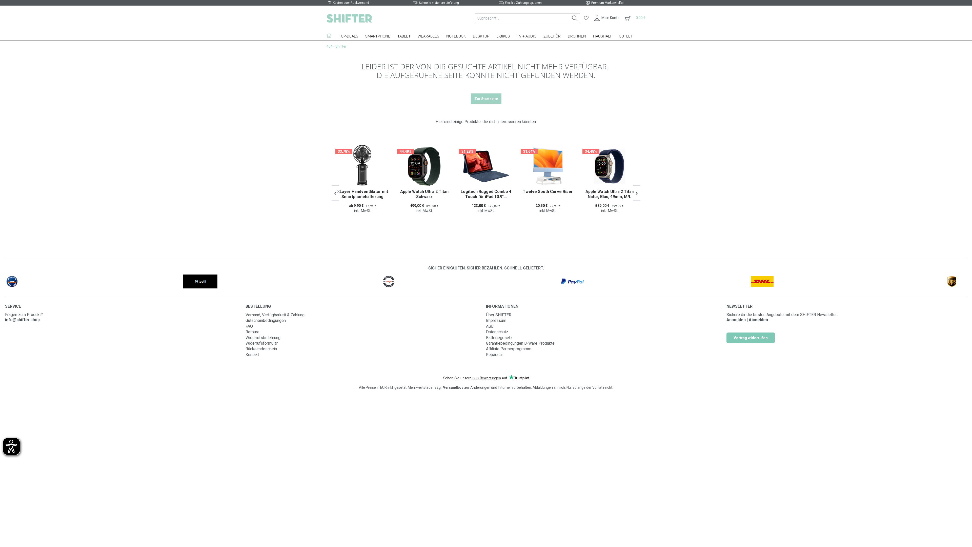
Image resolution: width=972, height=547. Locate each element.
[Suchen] (575, 18)
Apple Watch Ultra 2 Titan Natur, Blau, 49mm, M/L (548, 194)
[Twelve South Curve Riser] (486, 166)
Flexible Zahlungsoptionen (523, 3)
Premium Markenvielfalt (607, 3)
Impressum (496, 320)
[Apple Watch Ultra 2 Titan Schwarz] (362, 166)
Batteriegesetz (499, 337)
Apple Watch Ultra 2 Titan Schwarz (362, 194)
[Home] (331, 35)
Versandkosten (456, 387)
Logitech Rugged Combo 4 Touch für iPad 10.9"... (424, 194)
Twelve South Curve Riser (486, 191)
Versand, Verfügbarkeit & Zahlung (275, 314)
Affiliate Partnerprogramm (508, 348)
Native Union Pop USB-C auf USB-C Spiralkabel (609, 194)
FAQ (249, 326)
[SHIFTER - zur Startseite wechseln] (349, 18)
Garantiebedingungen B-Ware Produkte (520, 343)
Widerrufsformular (262, 343)
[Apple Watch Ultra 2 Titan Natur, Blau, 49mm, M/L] (548, 166)
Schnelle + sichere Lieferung (439, 3)
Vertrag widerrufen (751, 338)
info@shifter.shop (22, 319)
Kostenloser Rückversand (351, 3)
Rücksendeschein (261, 348)
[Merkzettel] (586, 18)
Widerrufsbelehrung (263, 337)
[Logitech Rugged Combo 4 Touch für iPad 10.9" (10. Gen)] (424, 166)
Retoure (252, 331)
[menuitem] (527, 18)
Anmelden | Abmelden (747, 319)
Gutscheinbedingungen (266, 320)
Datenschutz (497, 331)
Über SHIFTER (498, 314)
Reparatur (494, 354)
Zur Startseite (486, 99)
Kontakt (252, 354)
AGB (490, 326)
